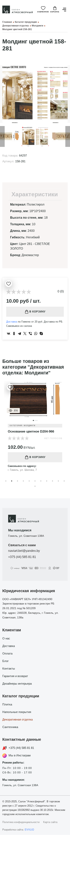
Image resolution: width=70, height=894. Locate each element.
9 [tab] (52, 481)
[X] (25, 333)
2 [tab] (12, 481)
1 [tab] (6, 481)
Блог (5, 661)
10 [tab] (58, 481)
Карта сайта (50, 822)
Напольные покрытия (16, 712)
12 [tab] (35, 486)
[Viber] (30, 333)
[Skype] (41, 333)
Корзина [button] (54, 12)
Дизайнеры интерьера (17, 683)
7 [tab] (41, 481)
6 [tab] (35, 481)
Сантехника (10, 727)
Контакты (8, 668)
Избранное (43, 12)
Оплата (7, 653)
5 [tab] (29, 481)
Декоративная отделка (17, 719)
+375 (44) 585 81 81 (22, 557)
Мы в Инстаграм (20, 755)
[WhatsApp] (35, 333)
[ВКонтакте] (8, 333)
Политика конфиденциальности (20, 822)
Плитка (7, 704)
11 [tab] (64, 481)
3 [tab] (17, 481)
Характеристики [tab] (34, 194)
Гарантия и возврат (15, 676)
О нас (6, 638)
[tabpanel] (35, 429)
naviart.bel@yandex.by (24, 550)
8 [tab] (47, 481)
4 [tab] (23, 481)
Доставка (11, 321)
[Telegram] (19, 333)
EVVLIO (29, 829)
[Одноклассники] (14, 333)
